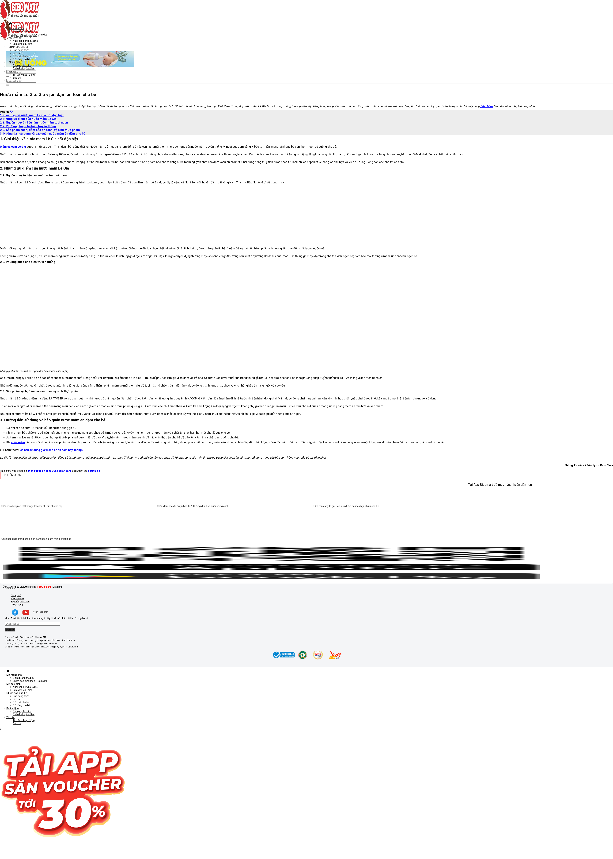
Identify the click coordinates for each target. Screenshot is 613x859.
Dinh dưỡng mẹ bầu (23, 31)
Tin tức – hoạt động (24, 74)
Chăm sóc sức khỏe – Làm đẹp (30, 34)
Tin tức (13, 71)
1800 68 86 (44, 586)
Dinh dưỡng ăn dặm (23, 68)
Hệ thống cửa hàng (20, 601)
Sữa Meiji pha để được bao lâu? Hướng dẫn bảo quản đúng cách (192, 506)
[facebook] (15, 615)
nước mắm (18, 442)
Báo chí (17, 77)
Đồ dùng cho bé (21, 59)
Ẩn (11, 111)
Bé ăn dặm (14, 62)
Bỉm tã (16, 53)
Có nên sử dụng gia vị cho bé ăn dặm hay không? (51, 450)
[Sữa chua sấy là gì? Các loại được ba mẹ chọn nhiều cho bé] (390, 501)
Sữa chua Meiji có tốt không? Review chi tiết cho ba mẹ (31, 506)
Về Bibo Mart (17, 598)
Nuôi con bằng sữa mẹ (25, 40)
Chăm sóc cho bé (18, 47)
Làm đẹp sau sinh (22, 43)
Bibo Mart (486, 106)
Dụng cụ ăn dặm (22, 65)
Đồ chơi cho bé (21, 56)
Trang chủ (16, 595)
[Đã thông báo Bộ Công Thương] (283, 659)
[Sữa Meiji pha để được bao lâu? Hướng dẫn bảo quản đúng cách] (234, 501)
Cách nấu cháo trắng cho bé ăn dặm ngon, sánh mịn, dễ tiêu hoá (36, 538)
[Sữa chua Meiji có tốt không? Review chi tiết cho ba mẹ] (78, 501)
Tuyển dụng (17, 604)
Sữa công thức (21, 50)
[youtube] (26, 615)
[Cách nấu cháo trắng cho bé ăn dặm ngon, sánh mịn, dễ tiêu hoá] (78, 534)
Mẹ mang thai (16, 28)
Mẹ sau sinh (16, 37)
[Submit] (7, 76)
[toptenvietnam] (302, 659)
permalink (94, 470)
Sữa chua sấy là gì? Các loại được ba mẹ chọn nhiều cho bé (346, 506)
